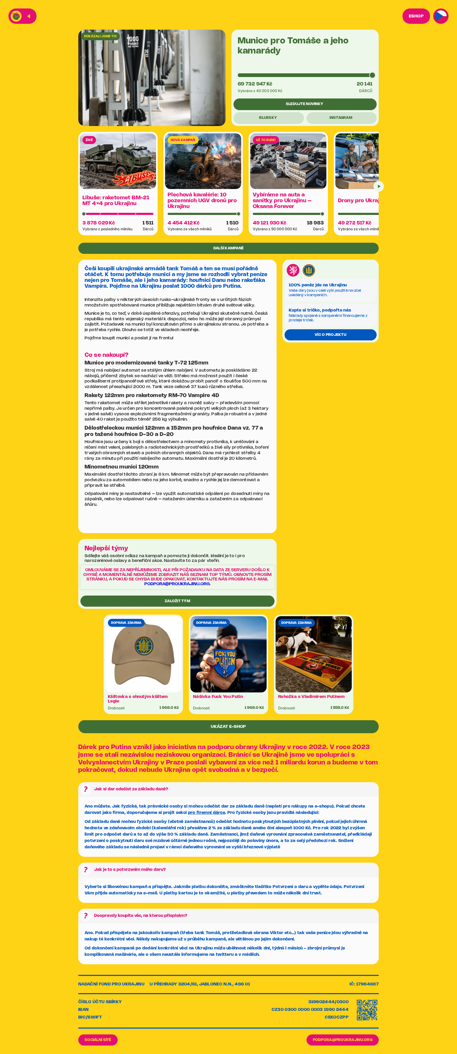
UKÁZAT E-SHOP (228, 727)
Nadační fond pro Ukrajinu (111, 984)
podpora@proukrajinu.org (177, 584)
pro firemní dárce (206, 813)
